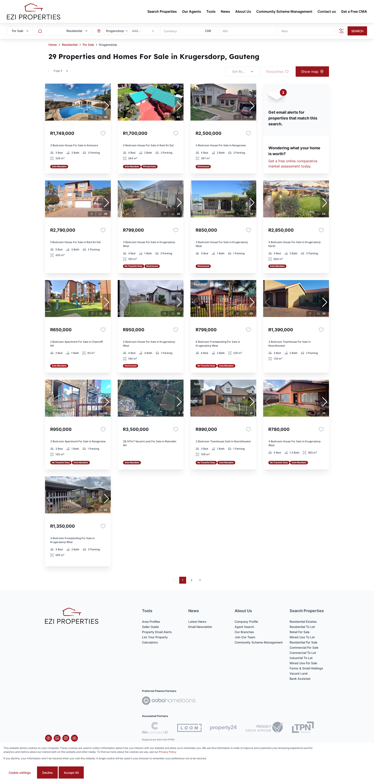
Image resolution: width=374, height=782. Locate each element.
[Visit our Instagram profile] (65, 738)
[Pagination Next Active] (67, 70)
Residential (69, 44)
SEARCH (357, 31)
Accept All (71, 772)
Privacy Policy (167, 751)
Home (52, 44)
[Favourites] (103, 133)
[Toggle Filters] (341, 30)
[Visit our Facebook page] (48, 738)
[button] (126, 31)
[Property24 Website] (223, 727)
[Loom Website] (189, 728)
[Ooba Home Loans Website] (168, 701)
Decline (47, 772)
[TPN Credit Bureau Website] (303, 727)
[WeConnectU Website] (155, 728)
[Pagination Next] (200, 580)
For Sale (88, 44)
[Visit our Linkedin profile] (57, 738)
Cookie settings (20, 772)
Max (285, 31)
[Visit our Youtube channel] (74, 738)
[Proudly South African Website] (264, 728)
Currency (170, 31)
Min (225, 31)
